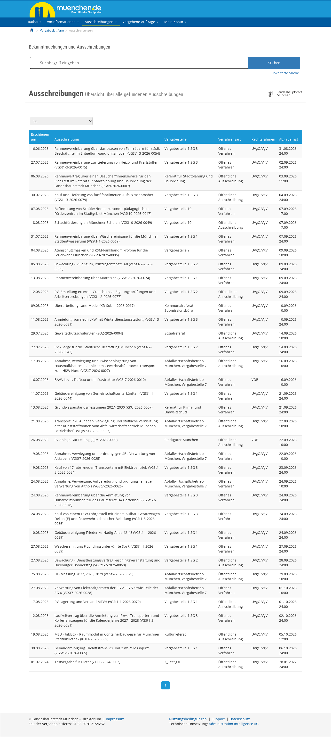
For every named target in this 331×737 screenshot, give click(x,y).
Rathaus (34, 21)
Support (218, 719)
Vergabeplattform (52, 30)
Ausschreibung (67, 139)
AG (234, 723)
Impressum (115, 719)
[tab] (34, 21)
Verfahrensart (229, 139)
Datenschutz (239, 719)
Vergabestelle (176, 139)
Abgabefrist (288, 139)
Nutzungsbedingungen (188, 719)
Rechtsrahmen (263, 139)
